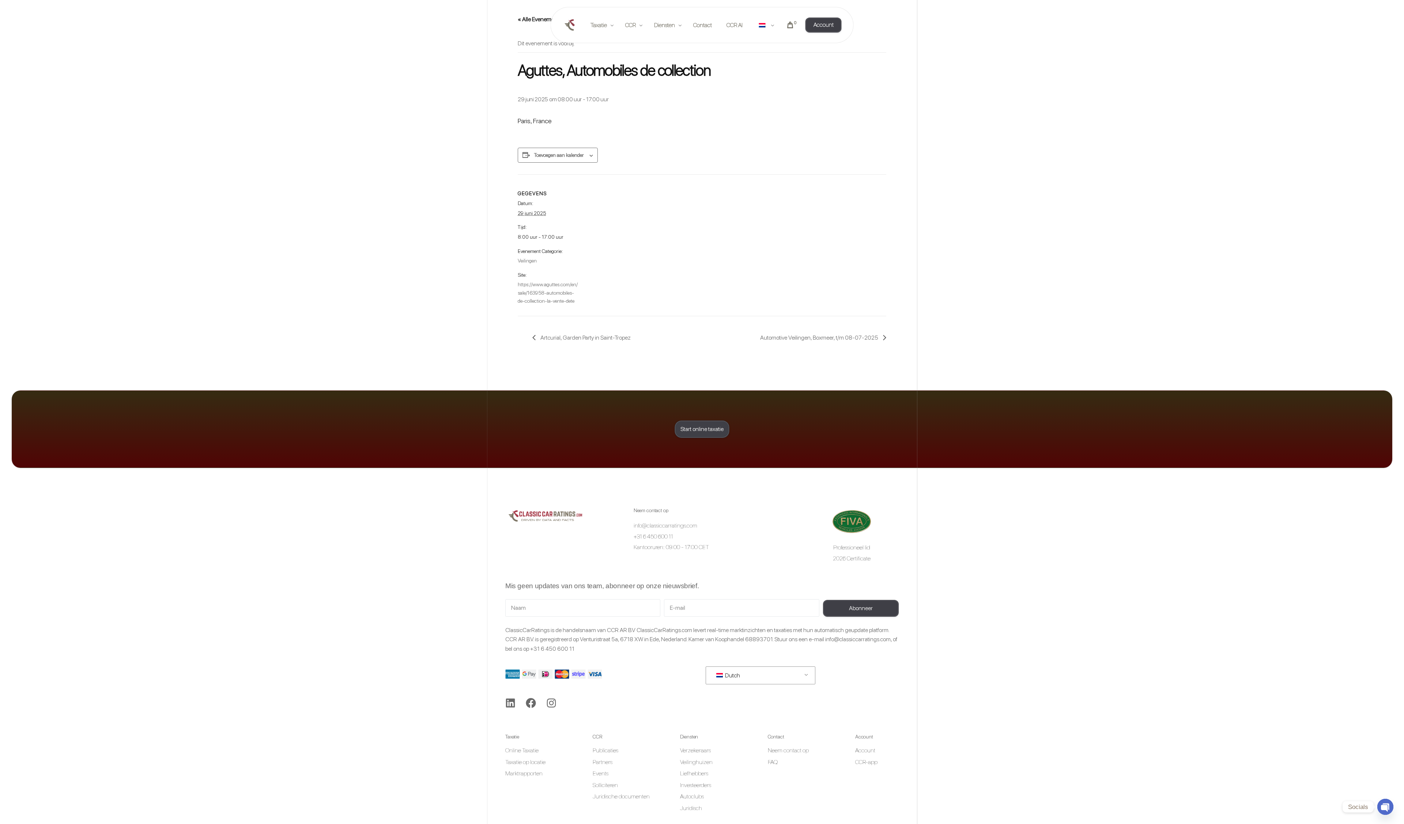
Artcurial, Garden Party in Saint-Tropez (585, 337)
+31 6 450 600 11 (552, 648)
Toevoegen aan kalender (559, 155)
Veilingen (527, 261)
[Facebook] (531, 703)
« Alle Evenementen (541, 19)
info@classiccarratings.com (858, 639)
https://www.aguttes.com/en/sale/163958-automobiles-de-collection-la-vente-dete (548, 292)
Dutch (732, 675)
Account (864, 737)
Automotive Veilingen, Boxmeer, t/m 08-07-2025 (819, 337)
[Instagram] (551, 703)
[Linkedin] (510, 703)
